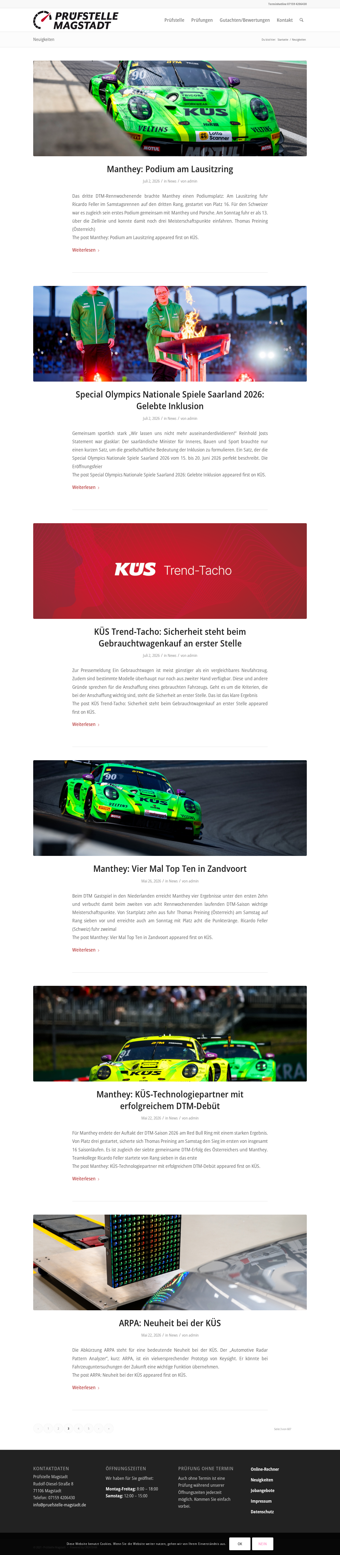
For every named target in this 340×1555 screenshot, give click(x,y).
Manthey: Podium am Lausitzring (170, 169)
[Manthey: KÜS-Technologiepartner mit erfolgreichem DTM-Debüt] (170, 1033)
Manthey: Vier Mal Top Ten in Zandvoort (170, 868)
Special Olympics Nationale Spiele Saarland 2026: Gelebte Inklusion (170, 400)
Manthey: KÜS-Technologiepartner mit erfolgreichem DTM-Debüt (170, 1100)
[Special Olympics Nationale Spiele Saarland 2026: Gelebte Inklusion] (170, 334)
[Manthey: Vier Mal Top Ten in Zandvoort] (170, 808)
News (172, 181)
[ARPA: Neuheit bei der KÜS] (170, 1262)
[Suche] (301, 20)
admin (192, 181)
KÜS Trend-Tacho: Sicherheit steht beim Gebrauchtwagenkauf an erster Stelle (170, 637)
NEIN (262, 1543)
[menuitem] (174, 20)
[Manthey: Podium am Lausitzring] (170, 108)
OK (240, 1543)
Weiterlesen (84, 249)
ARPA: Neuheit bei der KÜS (170, 1323)
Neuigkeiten (43, 39)
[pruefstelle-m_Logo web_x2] (76, 20)
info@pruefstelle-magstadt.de (59, 1505)
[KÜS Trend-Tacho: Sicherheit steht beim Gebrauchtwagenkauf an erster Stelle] (170, 571)
